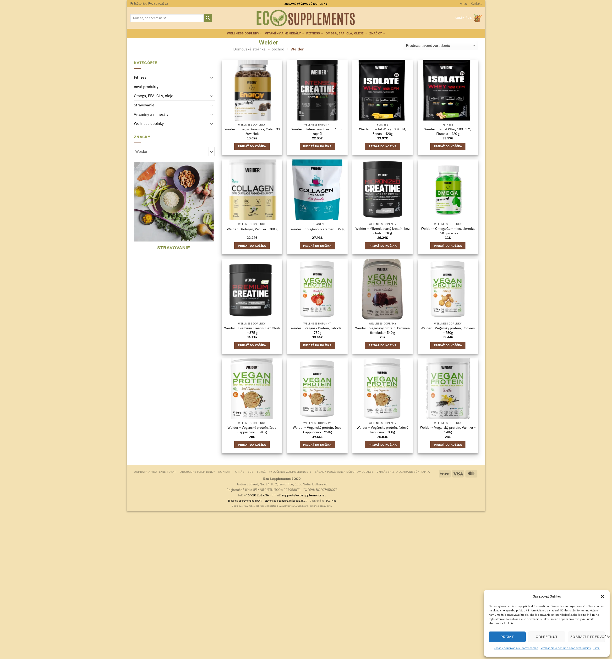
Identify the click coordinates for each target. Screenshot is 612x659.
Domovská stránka (249, 49)
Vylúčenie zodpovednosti (290, 471)
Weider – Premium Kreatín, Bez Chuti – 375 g (252, 330)
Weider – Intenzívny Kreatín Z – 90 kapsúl (317, 131)
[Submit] (208, 18)
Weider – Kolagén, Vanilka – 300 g (252, 229)
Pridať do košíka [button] (252, 146)
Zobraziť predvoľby (587, 636)
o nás (463, 3)
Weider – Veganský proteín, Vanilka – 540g (447, 429)
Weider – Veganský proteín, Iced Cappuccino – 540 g (252, 429)
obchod (278, 49)
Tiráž (596, 648)
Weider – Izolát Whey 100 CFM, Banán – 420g (382, 131)
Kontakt (476, 3)
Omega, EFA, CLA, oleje (345, 33)
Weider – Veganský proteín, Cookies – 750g (448, 330)
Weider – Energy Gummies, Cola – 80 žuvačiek (252, 131)
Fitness (313, 33)
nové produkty (146, 86)
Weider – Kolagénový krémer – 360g (317, 229)
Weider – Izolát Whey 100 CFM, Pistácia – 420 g (447, 131)
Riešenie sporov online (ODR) (245, 500)
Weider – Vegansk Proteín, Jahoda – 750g (317, 330)
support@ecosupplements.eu (304, 495)
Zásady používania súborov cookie (516, 648)
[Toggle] (212, 77)
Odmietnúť (546, 636)
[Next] (211, 209)
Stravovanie (144, 105)
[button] (602, 596)
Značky (375, 33)
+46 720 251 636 (256, 495)
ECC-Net (331, 500)
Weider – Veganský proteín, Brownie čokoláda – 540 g (382, 330)
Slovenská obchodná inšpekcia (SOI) (286, 500)
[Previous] (136, 209)
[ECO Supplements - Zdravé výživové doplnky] (306, 18)
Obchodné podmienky (197, 471)
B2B (251, 471)
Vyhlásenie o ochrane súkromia (403, 471)
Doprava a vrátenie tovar (155, 471)
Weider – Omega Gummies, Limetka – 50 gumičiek (448, 230)
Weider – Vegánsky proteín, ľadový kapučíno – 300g (382, 429)
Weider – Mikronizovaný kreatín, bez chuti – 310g (382, 230)
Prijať (507, 636)
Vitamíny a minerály (283, 33)
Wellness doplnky (243, 33)
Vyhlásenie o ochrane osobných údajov (566, 648)
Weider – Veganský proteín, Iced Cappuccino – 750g (317, 429)
